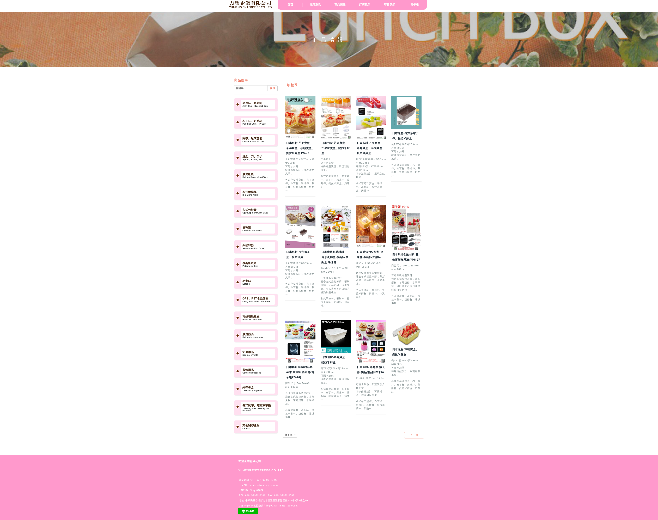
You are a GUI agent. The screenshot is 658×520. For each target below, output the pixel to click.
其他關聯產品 (250, 427)
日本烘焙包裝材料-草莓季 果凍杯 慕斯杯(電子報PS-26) (300, 372)
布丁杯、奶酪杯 (254, 122)
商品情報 (340, 4)
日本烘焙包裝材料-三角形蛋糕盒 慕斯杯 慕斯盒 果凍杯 (335, 257)
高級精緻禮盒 (252, 318)
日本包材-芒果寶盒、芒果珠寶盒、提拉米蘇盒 (335, 148)
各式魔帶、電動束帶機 (256, 408)
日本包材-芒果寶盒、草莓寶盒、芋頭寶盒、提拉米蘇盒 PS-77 (300, 148)
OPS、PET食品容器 (256, 300)
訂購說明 (365, 4)
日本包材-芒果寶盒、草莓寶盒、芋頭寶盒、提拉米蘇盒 (371, 148)
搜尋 (272, 88)
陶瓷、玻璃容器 (253, 140)
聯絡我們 (389, 4)
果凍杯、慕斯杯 (255, 104)
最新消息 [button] (315, 4)
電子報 (414, 4)
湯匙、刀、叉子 (253, 158)
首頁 (290, 4)
